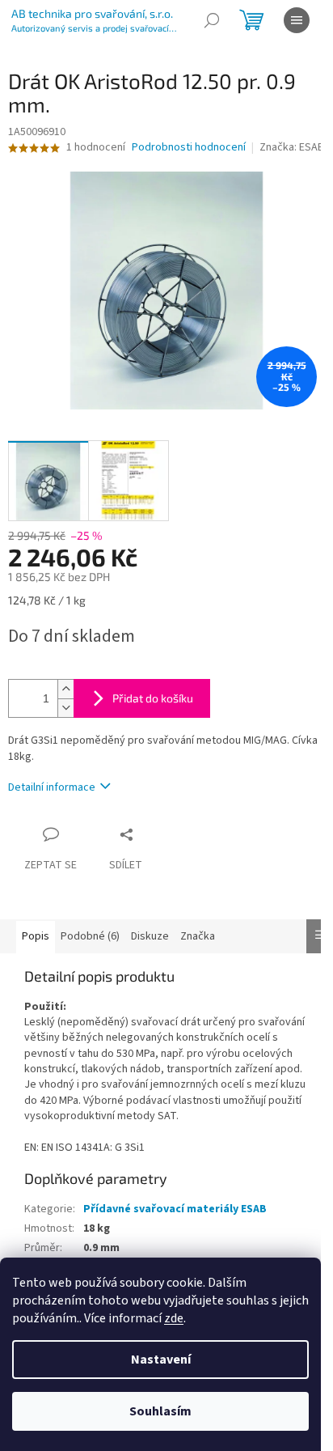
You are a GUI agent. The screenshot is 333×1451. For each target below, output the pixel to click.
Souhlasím (160, 1411)
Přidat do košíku (152, 698)
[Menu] (296, 20)
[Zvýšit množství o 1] (65, 689)
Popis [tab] (35, 936)
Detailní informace (51, 787)
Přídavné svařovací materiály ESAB (175, 1209)
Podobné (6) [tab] (90, 936)
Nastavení (161, 1359)
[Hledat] (212, 20)
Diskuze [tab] (150, 936)
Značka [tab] (197, 936)
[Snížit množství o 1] (65, 707)
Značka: (291, 147)
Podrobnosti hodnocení (189, 147)
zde (173, 1318)
